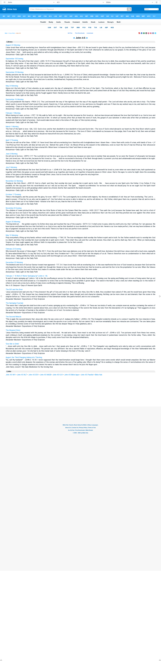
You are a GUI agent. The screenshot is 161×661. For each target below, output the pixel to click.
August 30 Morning (13, 222)
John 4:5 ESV (33, 375)
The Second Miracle (13, 317)
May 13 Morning (12, 235)
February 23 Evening (13, 249)
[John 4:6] (158, 301)
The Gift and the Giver (14, 289)
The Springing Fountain (14, 303)
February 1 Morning (13, 113)
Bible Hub (98, 375)
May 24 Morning (12, 86)
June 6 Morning (11, 154)
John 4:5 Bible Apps (71, 375)
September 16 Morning (14, 99)
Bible (6, 33)
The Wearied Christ (13, 330)
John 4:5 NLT (22, 375)
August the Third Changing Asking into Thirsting (24, 357)
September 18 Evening (14, 59)
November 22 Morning (14, 181)
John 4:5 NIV (10, 375)
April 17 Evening (12, 140)
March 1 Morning (12, 127)
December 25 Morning (14, 262)
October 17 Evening (13, 194)
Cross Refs (12, 33)
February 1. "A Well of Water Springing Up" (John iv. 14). (27, 276)
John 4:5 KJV (58, 375)
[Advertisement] (80, 393)
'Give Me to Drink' (12, 344)
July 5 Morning (11, 167)
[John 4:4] (2, 301)
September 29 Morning (14, 72)
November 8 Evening (13, 208)
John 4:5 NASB (45, 375)
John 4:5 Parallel (87, 375)
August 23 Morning (13, 45)
